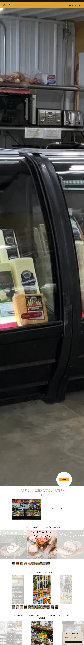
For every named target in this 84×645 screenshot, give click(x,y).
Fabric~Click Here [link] (38, 5)
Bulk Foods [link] (46, 5)
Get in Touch (64, 479)
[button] (52, 5)
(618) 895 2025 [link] (72, 5)
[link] (6, 5)
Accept (73, 641)
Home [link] (31, 5)
